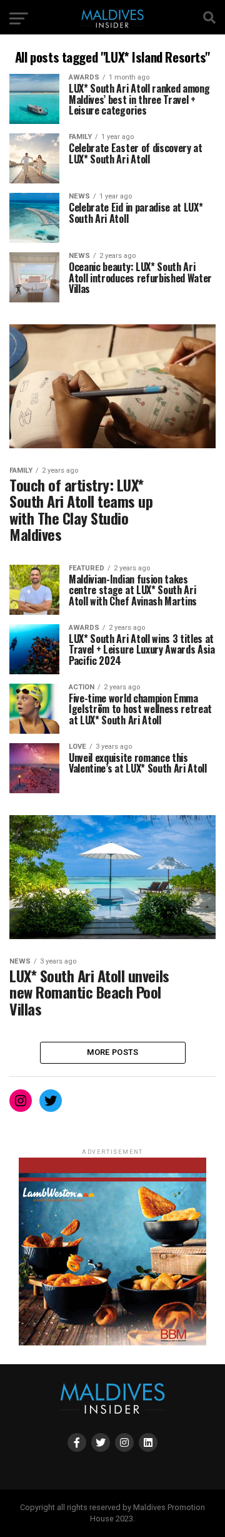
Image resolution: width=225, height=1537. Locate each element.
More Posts (113, 1052)
